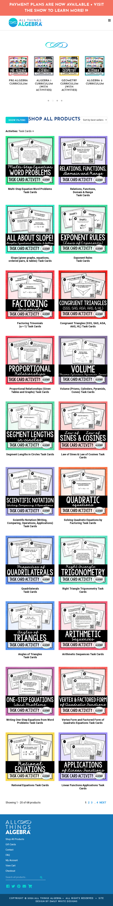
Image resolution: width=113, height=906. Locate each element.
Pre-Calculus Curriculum (71, 83)
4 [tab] (63, 101)
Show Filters (17, 120)
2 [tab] (54, 101)
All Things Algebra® (57, 22)
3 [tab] (58, 101)
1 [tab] (49, 101)
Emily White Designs (64, 901)
